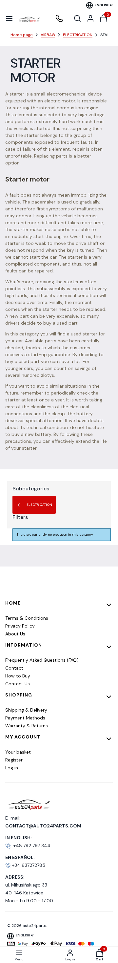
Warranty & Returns (26, 726)
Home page (21, 34)
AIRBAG (48, 34)
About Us (15, 634)
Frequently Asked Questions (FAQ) (42, 660)
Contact (14, 668)
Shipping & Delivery (26, 710)
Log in (11, 768)
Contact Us (17, 684)
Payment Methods (25, 718)
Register (14, 760)
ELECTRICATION (77, 34)
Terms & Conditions (26, 618)
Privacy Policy (20, 626)
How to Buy (17, 676)
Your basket (18, 752)
